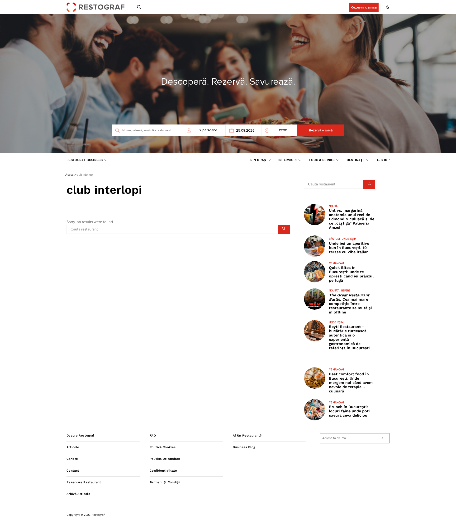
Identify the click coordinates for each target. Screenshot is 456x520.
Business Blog (244, 447)
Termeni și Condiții (165, 482)
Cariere (72, 458)
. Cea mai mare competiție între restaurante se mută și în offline (350, 303)
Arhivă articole (78, 494)
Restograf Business (84, 160)
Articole (72, 447)
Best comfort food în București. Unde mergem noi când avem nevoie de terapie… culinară (351, 382)
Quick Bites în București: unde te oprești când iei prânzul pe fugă (351, 274)
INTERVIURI (287, 160)
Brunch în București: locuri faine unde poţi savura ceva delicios (349, 411)
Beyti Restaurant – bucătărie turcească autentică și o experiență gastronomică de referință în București (349, 337)
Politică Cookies (163, 447)
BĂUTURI (334, 239)
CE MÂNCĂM (336, 263)
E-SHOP (383, 160)
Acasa (69, 174)
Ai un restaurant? (247, 435)
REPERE (345, 290)
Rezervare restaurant (83, 482)
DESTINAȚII (355, 160)
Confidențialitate (163, 470)
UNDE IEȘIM (349, 239)
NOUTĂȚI (334, 206)
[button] (388, 7)
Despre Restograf (80, 435)
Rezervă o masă (320, 130)
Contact (72, 470)
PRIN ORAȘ (257, 160)
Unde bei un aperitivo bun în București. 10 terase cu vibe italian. (349, 247)
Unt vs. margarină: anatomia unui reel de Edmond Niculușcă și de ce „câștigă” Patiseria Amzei (351, 219)
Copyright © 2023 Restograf (85, 514)
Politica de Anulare (165, 458)
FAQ (153, 435)
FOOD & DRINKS (321, 160)
